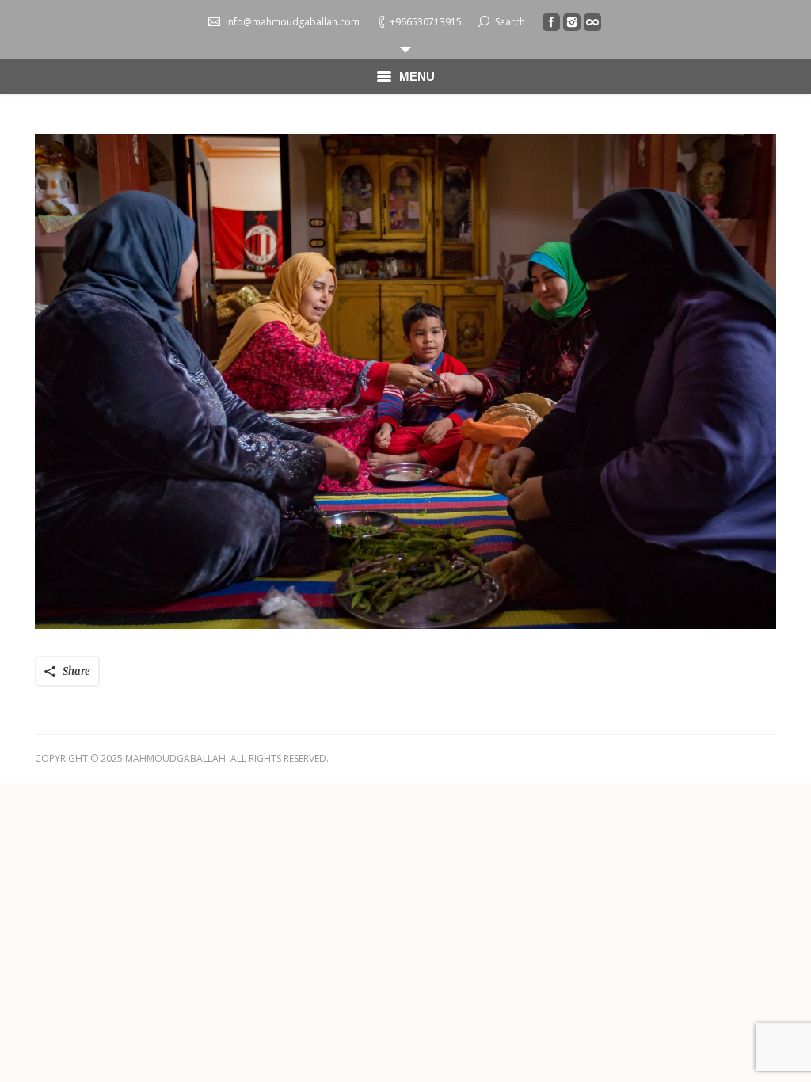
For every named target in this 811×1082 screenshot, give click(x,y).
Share (76, 671)
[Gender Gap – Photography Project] (405, 381)
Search (510, 22)
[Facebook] (551, 22)
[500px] (592, 22)
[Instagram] (572, 22)
